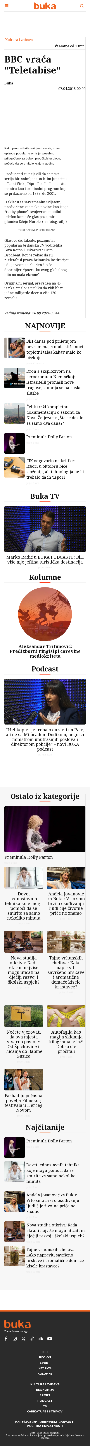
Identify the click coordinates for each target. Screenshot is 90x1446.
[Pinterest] (16, 124)
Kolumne (45, 577)
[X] (16, 114)
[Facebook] (16, 103)
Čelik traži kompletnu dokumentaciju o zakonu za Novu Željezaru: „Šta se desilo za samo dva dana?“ (54, 415)
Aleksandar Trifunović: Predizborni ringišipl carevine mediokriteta (45, 651)
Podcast (45, 669)
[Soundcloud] (41, 1339)
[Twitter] (23, 1339)
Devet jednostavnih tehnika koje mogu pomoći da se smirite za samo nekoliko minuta (24, 906)
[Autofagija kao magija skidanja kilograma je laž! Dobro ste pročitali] (66, 1016)
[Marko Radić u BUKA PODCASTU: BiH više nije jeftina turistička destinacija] (45, 529)
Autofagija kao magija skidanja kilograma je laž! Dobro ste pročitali (66, 1041)
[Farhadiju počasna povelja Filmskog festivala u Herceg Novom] (23, 1079)
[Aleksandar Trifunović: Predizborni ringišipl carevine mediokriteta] (45, 614)
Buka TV (45, 496)
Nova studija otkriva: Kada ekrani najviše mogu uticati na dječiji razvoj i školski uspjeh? (24, 970)
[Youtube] (49, 1339)
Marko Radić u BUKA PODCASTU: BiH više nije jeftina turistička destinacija (45, 559)
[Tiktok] (32, 1339)
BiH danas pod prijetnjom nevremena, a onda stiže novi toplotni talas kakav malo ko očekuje (54, 349)
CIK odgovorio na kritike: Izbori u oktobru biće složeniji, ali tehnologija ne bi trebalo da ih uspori (55, 469)
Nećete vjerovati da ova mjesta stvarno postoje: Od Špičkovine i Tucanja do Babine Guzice (23, 1044)
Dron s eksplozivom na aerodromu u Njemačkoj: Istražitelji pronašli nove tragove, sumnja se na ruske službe (53, 382)
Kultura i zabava (19, 39)
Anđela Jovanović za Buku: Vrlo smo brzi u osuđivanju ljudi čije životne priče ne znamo (66, 903)
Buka (8, 83)
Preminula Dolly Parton (49, 436)
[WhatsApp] (16, 134)
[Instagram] (14, 1339)
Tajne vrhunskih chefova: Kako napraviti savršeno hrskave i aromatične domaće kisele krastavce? (66, 972)
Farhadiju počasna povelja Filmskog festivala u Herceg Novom (24, 1103)
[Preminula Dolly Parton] (14, 443)
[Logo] (45, 5)
